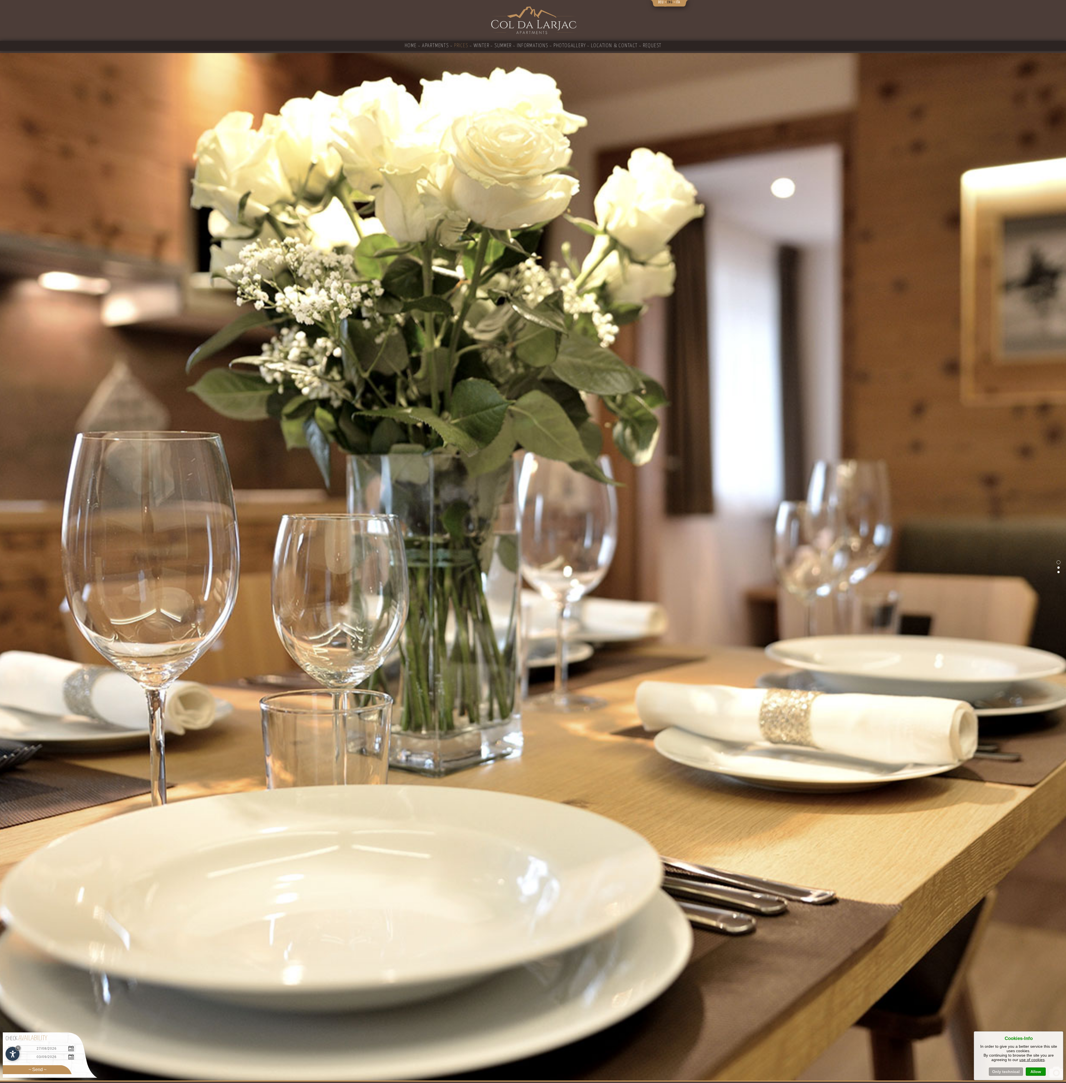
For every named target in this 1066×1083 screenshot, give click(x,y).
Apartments (435, 45)
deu (661, 2)
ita (678, 2)
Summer (503, 45)
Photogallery (570, 45)
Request (652, 45)
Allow (1035, 1071)
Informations (532, 45)
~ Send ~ (37, 1069)
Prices (461, 45)
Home (411, 45)
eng (670, 2)
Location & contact (614, 45)
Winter (481, 45)
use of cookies (1032, 1059)
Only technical (1006, 1071)
